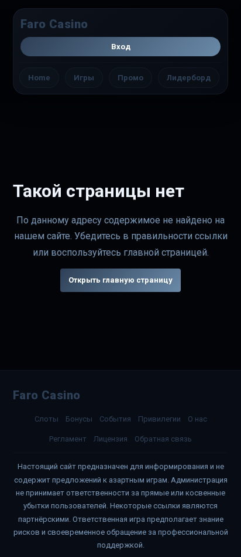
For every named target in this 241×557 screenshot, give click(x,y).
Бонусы (79, 419)
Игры (84, 77)
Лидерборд (189, 77)
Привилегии (159, 419)
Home (39, 77)
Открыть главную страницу (120, 280)
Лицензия (111, 438)
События (115, 419)
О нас (197, 419)
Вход (120, 46)
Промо (130, 77)
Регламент (68, 438)
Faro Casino (54, 24)
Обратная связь (163, 438)
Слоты (46, 419)
